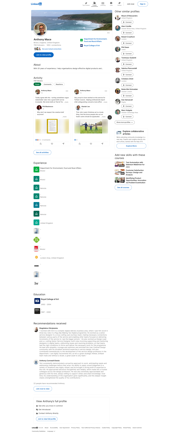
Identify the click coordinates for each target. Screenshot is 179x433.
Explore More (131, 146)
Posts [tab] (37, 84)
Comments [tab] (47, 84)
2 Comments (46, 140)
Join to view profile (43, 55)
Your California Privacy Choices (90, 427)
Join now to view (42, 389)
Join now (130, 4)
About (46, 427)
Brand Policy (127, 427)
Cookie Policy (106, 427)
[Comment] (52, 144)
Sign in (142, 4)
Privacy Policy (75, 427)
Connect (129, 22)
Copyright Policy (117, 427)
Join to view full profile (47, 419)
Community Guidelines (38, 431)
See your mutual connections (51, 49)
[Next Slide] (110, 117)
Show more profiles (124, 122)
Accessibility (54, 427)
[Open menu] (108, 33)
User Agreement (65, 427)
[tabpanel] (72, 117)
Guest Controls (137, 427)
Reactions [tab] (59, 84)
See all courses (123, 187)
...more (66, 102)
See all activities (42, 152)
